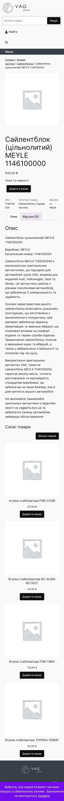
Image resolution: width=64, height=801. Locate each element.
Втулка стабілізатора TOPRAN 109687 (32, 740)
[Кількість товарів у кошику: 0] (6, 42)
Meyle (52, 207)
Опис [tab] (14, 216)
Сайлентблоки (25, 63)
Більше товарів (47, 435)
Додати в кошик (18, 188)
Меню (9, 51)
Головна (10, 59)
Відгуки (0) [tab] (31, 216)
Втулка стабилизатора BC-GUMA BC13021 (32, 581)
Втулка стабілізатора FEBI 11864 (32, 661)
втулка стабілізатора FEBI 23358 (32, 500)
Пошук (54, 20)
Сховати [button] (44, 796)
